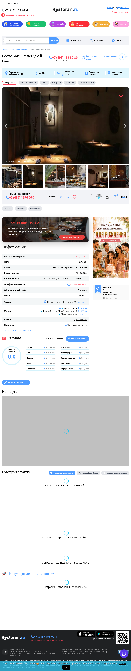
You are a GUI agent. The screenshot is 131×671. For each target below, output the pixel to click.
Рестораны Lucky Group (88, 473)
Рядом (119, 40)
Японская (82, 267)
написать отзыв (15, 382)
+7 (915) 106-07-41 (46, 636)
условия (122, 663)
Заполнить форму (70, 237)
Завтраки (101, 24)
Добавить (82, 290)
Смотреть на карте (91, 57)
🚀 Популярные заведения (25, 573)
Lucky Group (9, 82)
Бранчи (120, 24)
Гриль (44, 82)
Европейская (70, 267)
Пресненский (80, 319)
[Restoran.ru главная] (65, 10)
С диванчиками (87, 82)
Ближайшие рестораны (63, 473)
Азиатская (58, 267)
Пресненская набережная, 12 (16, 73)
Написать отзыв (79, 338)
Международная (69, 313)
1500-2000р (81, 273)
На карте (98, 40)
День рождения (77, 24)
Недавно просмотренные (116, 473)
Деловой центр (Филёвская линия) (59, 311)
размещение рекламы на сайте (20, 15)
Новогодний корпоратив (11, 24)
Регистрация (123, 7)
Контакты (21, 208)
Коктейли (70, 82)
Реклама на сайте (120, 12)
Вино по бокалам (28, 82)
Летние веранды (33, 24)
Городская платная (77, 325)
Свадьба (57, 24)
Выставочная (70, 308)
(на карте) (82, 302)
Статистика (35, 208)
